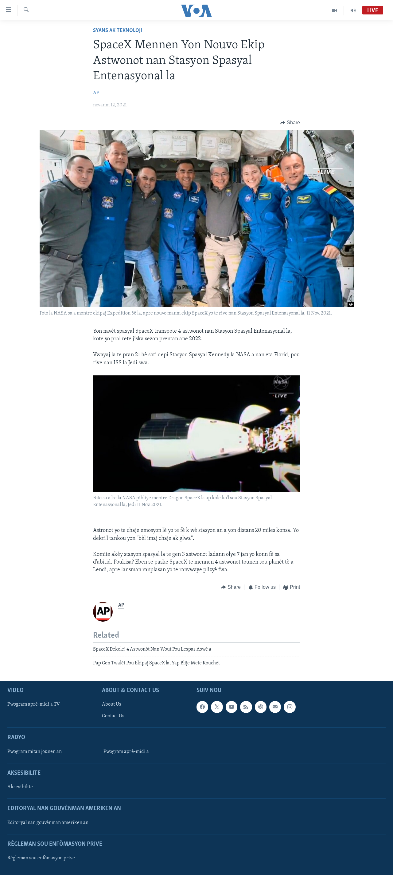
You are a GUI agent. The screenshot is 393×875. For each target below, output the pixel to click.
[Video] (334, 10)
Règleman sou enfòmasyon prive (41, 857)
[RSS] (246, 707)
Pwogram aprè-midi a (126, 751)
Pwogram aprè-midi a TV (33, 704)
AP (96, 92)
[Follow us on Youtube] (231, 707)
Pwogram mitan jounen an (34, 751)
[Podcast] (261, 707)
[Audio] (353, 10)
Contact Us (113, 716)
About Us (111, 704)
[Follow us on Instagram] (289, 707)
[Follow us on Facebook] (202, 707)
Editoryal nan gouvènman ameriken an (47, 822)
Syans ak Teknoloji (117, 31)
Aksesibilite (20, 787)
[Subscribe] (275, 707)
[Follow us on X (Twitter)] (217, 707)
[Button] (290, 123)
